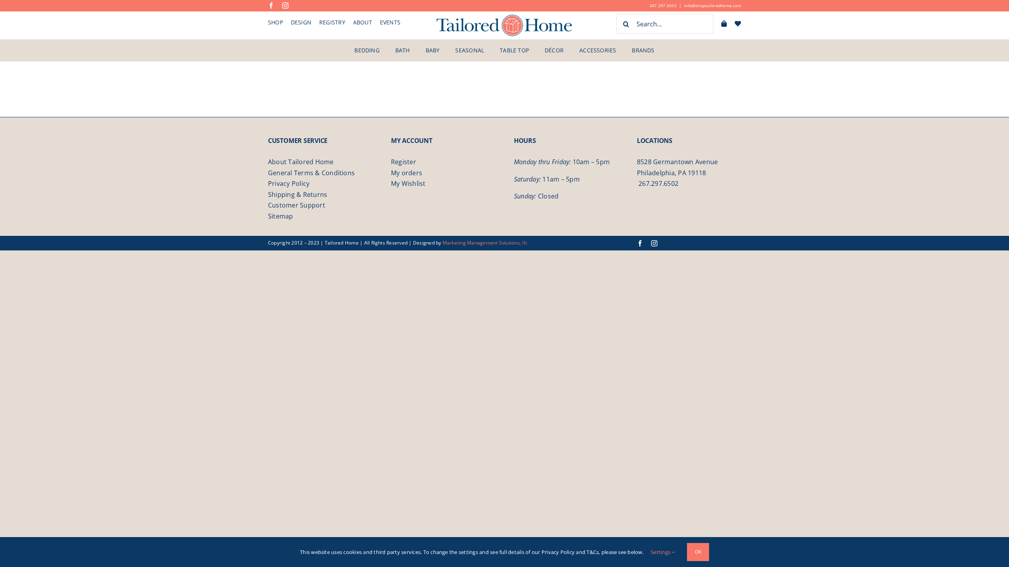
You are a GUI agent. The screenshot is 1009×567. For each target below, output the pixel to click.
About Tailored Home (301, 162)
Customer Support (296, 205)
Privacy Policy (288, 183)
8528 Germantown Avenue (677, 162)
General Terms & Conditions (311, 173)
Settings (661, 552)
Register (403, 162)
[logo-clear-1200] (504, 17)
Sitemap (280, 216)
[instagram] (285, 5)
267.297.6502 (663, 5)
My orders (406, 173)
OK (698, 551)
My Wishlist (408, 183)
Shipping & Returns (297, 194)
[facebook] (271, 5)
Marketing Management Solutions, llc (485, 242)
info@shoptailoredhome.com (712, 5)
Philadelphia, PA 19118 (671, 173)
